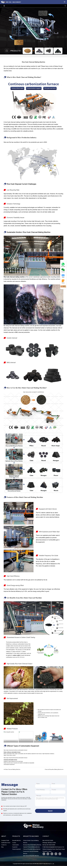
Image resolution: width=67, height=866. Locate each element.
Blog (2, 847)
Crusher (14, 842)
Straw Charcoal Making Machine (12, 769)
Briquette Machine (16, 840)
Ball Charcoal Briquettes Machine (31, 855)
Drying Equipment (16, 849)
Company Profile (5, 840)
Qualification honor (5, 842)
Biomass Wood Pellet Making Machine (32, 844)
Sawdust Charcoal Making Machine (31, 847)
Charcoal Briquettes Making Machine (53, 769)
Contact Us (3, 844)
